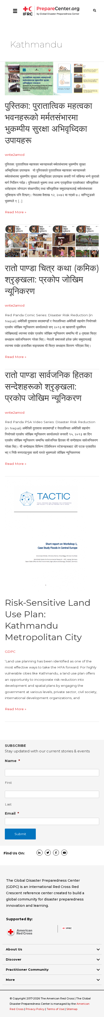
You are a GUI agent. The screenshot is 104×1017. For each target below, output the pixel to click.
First (8, 782)
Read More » (15, 212)
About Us (14, 949)
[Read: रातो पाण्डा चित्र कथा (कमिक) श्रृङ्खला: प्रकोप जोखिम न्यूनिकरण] (52, 241)
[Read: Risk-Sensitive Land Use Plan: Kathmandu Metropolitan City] (46, 534)
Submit (20, 834)
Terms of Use (55, 1009)
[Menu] (15, 11)
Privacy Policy (35, 1009)
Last (8, 804)
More (10, 980)
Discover (13, 959)
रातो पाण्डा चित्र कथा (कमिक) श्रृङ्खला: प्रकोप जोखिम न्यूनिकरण (52, 279)
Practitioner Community (27, 969)
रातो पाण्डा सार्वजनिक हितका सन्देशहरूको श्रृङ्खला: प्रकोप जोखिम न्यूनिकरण (48, 386)
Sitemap (71, 1009)
